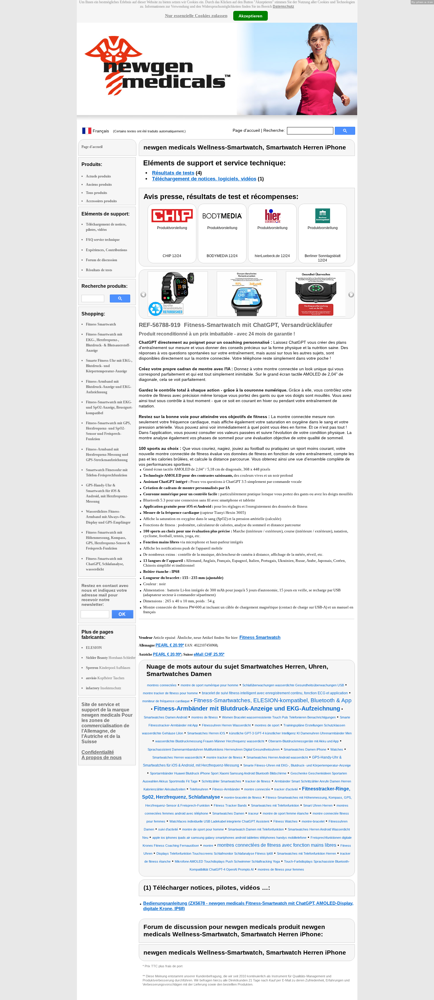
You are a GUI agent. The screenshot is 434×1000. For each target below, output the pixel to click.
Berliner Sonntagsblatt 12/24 (322, 258)
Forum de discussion (101, 260)
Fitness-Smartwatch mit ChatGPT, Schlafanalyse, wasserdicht (105, 564)
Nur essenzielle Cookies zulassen (196, 15)
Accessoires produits (101, 201)
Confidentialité (97, 752)
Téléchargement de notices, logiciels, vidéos (204, 179)
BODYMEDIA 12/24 (222, 256)
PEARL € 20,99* (170, 645)
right (351, 294)
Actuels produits (98, 176)
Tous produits (96, 193)
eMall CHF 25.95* (209, 654)
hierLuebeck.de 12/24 (272, 256)
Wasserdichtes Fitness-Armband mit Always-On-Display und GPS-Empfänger (108, 516)
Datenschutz (283, 6)
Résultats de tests (99, 270)
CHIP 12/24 (172, 256)
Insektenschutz (103, 688)
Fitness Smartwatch (101, 324)
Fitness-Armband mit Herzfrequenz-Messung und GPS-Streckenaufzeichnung (107, 454)
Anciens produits (99, 184)
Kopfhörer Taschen (105, 678)
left (143, 294)
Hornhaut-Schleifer (111, 658)
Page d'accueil (246, 130)
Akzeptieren (250, 15)
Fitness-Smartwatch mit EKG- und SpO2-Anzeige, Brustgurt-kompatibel (109, 407)
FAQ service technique (103, 240)
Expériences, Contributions (106, 250)
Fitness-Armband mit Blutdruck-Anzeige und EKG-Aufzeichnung (108, 386)
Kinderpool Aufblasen (108, 668)
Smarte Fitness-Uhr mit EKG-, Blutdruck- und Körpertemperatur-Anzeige (109, 365)
